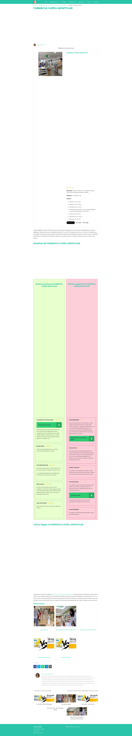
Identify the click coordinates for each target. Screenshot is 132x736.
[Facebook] (35, 666)
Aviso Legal (36, 731)
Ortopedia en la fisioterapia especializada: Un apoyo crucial (82, 690)
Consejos (63, 2)
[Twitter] (38, 666)
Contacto (96, 2)
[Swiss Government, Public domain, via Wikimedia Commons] (73, 726)
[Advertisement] (66, 26)
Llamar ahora (70, 222)
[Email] (50, 666)
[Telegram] (46, 666)
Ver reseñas (78, 222)
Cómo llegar (85, 222)
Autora (89, 2)
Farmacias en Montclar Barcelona (62, 594)
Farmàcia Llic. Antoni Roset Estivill (43, 690)
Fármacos (81, 2)
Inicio (45, 2)
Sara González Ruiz (41, 44)
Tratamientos (72, 2)
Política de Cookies (38, 732)
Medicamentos (54, 2)
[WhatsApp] (42, 666)
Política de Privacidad (38, 729)
